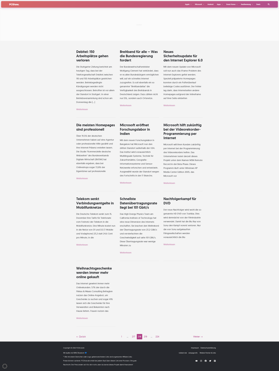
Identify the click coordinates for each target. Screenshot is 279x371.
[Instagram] (201, 361)
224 (157, 336)
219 (145, 336)
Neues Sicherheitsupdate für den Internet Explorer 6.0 (183, 56)
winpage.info (193, 353)
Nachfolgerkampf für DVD (179, 201)
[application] (190, 4)
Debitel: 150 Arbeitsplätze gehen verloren (92, 56)
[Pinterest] (215, 361)
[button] (269, 4)
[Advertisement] (139, 24)
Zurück (81, 336)
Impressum (195, 348)
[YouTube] (196, 361)
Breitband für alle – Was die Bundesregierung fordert (139, 56)
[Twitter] (210, 361)
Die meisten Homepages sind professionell (95, 127)
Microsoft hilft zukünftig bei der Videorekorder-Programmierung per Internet (182, 131)
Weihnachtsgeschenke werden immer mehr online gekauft (94, 272)
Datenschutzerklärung (208, 348)
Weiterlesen (82, 109)
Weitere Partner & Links (208, 353)
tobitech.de (183, 353)
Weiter (198, 336)
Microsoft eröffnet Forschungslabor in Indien (135, 129)
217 (133, 336)
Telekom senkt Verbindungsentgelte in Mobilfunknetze (95, 203)
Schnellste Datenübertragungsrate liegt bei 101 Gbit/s (138, 203)
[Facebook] (206, 361)
